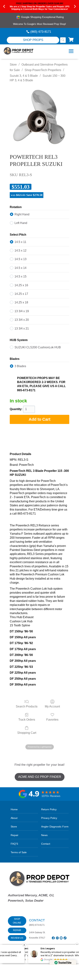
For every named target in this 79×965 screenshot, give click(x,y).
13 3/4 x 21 (22, 328)
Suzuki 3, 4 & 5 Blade (24, 75)
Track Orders (26, 719)
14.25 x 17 (21, 293)
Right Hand (22, 214)
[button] (77, 945)
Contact (45, 843)
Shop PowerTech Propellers (43, 70)
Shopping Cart (26, 732)
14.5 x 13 (20, 259)
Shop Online (17, 921)
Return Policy (49, 809)
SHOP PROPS (33, 40)
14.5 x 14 (20, 267)
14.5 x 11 (20, 241)
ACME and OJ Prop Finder (39, 777)
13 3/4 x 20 (22, 319)
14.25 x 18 (21, 302)
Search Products (26, 706)
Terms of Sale (19, 852)
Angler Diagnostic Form (55, 826)
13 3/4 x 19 (22, 311)
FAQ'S (14, 843)
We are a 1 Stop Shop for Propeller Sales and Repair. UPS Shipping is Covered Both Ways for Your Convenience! (39, 7)
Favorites (52, 719)
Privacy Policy (49, 817)
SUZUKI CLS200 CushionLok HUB (38, 347)
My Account (52, 706)
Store (13, 64)
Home (14, 809)
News (44, 835)
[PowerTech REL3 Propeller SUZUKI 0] (39, 117)
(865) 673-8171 (40, 31)
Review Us (17, 938)
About (14, 817)
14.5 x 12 (20, 250)
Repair (14, 835)
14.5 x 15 (20, 276)
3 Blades (20, 366)
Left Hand (21, 222)
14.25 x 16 (21, 285)
